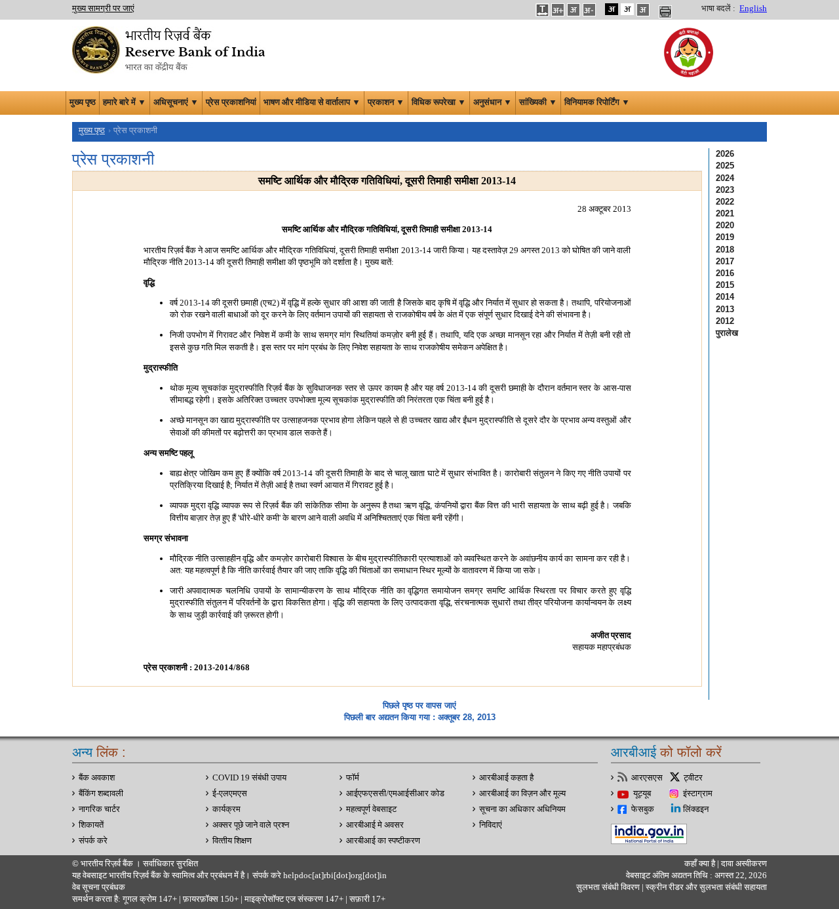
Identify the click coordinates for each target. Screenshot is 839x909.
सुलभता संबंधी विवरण (608, 887)
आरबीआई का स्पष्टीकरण (383, 840)
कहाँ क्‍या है (700, 863)
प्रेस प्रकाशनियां (231, 102)
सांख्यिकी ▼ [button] (538, 102)
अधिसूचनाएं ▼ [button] (176, 102)
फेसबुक (642, 809)
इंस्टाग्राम (697, 793)
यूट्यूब (642, 793)
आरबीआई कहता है (506, 777)
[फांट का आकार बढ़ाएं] (557, 9)
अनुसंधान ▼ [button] (492, 102)
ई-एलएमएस (229, 793)
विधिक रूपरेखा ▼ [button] (439, 102)
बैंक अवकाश (97, 777)
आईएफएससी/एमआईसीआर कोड (395, 793)
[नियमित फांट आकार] (573, 9)
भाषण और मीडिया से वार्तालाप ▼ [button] (312, 102)
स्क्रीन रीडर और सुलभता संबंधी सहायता (705, 887)
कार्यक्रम (226, 809)
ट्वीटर (693, 777)
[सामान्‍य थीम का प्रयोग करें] (627, 9)
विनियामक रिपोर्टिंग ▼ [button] (597, 102)
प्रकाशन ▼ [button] (386, 102)
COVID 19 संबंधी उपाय (249, 777)
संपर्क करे (93, 840)
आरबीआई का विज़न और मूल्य (522, 793)
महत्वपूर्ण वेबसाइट (371, 809)
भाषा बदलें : (718, 8)
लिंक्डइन (696, 809)
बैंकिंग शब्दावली (101, 793)
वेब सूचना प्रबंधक (98, 887)
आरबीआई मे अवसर (375, 825)
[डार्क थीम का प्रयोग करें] (611, 9)
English (753, 8)
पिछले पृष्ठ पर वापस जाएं (419, 705)
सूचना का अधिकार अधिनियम (522, 809)
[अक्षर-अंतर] (542, 9)
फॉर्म (352, 777)
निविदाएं (490, 825)
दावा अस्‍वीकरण (744, 863)
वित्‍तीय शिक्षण (232, 840)
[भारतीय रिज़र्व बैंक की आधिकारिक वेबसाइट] (170, 48)
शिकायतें (91, 825)
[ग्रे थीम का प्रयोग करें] (643, 9)
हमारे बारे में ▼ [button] (124, 102)
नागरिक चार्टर (99, 809)
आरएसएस (647, 777)
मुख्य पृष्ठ (82, 102)
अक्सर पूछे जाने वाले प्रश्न (250, 825)
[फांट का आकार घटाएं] (589, 9)
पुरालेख (727, 333)
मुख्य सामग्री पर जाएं (103, 8)
